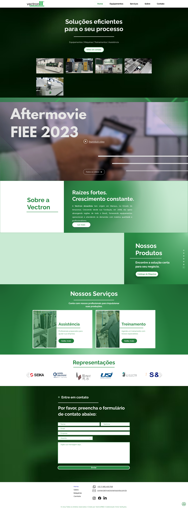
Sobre (76, 490)
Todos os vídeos (92, 172)
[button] (66, 341)
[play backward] (27, 374)
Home (76, 486)
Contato (77, 496)
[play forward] (160, 374)
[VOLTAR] (184, 504)
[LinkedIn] (105, 498)
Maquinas (78, 493)
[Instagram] (94, 498)
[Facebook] (100, 498)
